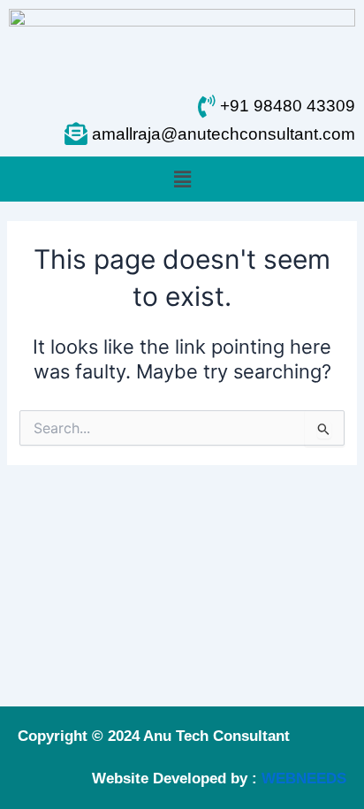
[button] (182, 179)
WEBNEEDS (304, 778)
